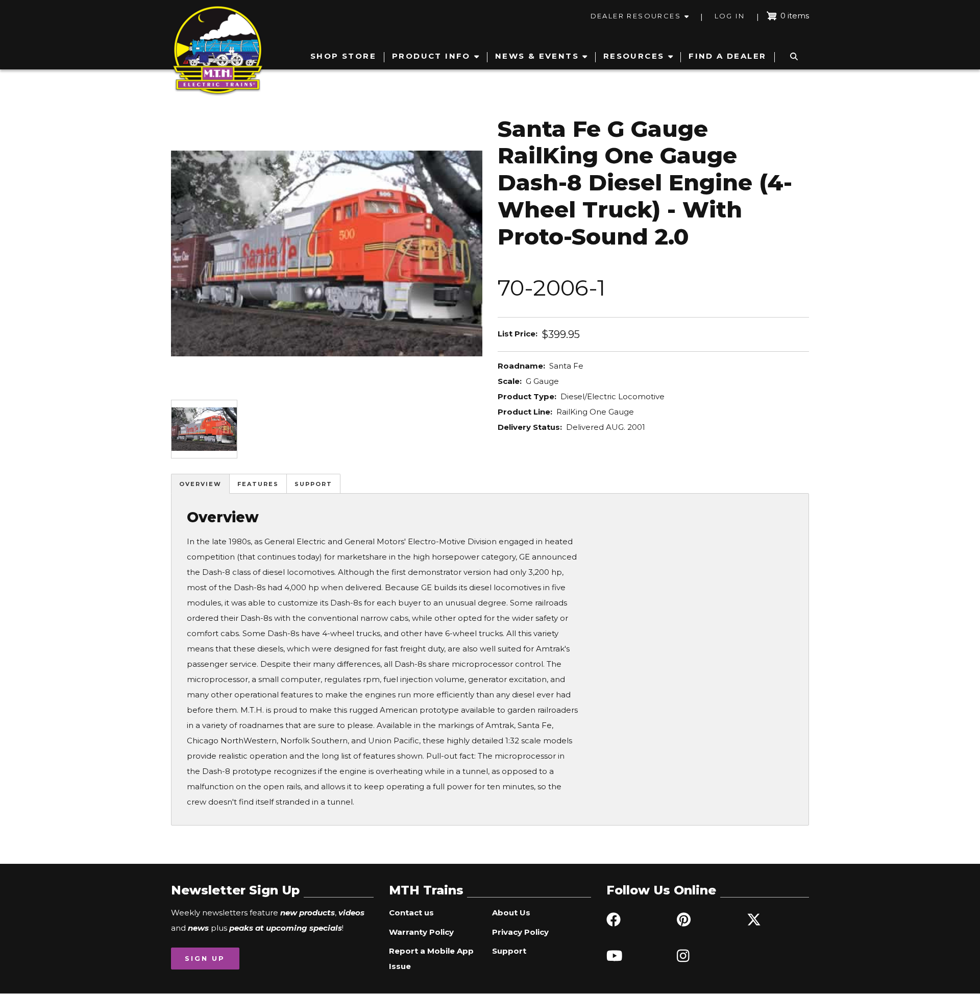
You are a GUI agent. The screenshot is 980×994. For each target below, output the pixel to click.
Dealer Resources (636, 16)
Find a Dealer (727, 56)
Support (313, 484)
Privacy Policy (520, 932)
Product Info (431, 56)
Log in (730, 16)
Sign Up (205, 958)
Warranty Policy (421, 932)
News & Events (537, 56)
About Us (511, 912)
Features (258, 484)
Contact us (411, 912)
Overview (200, 484)
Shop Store (343, 56)
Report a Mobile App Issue (431, 958)
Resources (634, 56)
